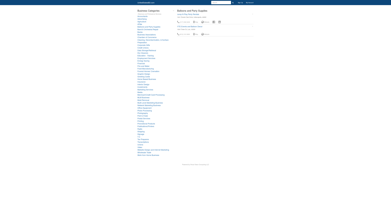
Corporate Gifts (143, 45)
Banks (140, 32)
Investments (142, 87)
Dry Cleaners (142, 53)
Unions (140, 144)
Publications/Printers (145, 126)
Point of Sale (142, 115)
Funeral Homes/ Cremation (148, 71)
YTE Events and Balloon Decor (189, 26)
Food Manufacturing (145, 68)
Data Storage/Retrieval (146, 50)
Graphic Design (143, 74)
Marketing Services (145, 89)
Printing (140, 121)
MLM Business (143, 97)
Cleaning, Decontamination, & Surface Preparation (153, 41)
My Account (250, 3)
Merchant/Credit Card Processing (151, 94)
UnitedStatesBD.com (145, 2)
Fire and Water (143, 66)
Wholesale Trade (144, 152)
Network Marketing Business (149, 105)
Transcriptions (143, 142)
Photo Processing (144, 110)
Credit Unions (143, 47)
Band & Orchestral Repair (147, 29)
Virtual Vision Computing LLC (199, 164)
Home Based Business (146, 79)
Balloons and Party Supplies (148, 26)
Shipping (141, 131)
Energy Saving (143, 60)
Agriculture (141, 21)
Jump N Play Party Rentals (188, 14)
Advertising (142, 19)
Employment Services (146, 58)
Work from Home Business (148, 155)
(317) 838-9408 (184, 22)
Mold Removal (143, 100)
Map (196, 22)
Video (139, 147)
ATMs (139, 24)
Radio (139, 129)
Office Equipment (144, 108)
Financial (141, 63)
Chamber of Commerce (147, 37)
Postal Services (143, 118)
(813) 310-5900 (184, 34)
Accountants (142, 16)
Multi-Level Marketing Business (150, 102)
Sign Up (240, 3)
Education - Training (145, 55)
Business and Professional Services (149, 14)
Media (139, 92)
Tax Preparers (143, 139)
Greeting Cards (143, 76)
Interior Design (143, 84)
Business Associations (146, 34)
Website (206, 22)
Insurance (141, 81)
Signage (140, 134)
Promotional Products (146, 123)
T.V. (138, 136)
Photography (142, 113)
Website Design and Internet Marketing (153, 149)
